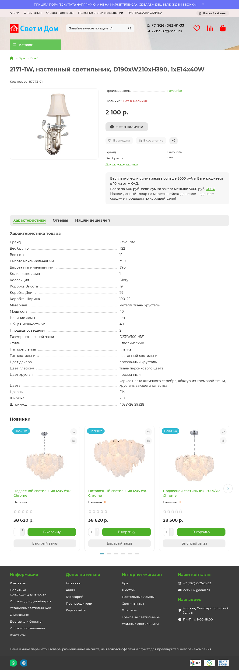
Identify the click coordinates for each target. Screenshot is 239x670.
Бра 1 (34, 58)
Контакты (18, 583)
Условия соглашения (27, 628)
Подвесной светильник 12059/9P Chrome (42, 493)
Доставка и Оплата (26, 621)
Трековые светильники (141, 617)
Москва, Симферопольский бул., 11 (205, 610)
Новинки (73, 583)
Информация (24, 574)
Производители (79, 603)
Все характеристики (121, 164)
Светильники (133, 603)
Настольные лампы (138, 597)
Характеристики (29, 220)
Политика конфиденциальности (28, 592)
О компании (33, 12)
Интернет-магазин (142, 574)
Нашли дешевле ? (92, 220)
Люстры (128, 590)
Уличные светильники (140, 624)
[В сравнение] (73, 440)
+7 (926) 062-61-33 (167, 25)
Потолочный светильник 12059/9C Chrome (118, 493)
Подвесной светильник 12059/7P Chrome (191, 493)
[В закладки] (73, 431)
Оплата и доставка (60, 12)
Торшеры (129, 610)
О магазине (19, 615)
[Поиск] (129, 28)
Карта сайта (76, 610)
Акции (14, 12)
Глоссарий (74, 597)
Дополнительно (83, 574)
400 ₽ (210, 189)
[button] (11, 488)
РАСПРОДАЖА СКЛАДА (145, 12)
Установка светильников (30, 608)
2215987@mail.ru (166, 31)
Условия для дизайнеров (30, 601)
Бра (22, 58)
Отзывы (60, 220)
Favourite (174, 90)
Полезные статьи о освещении (100, 12)
